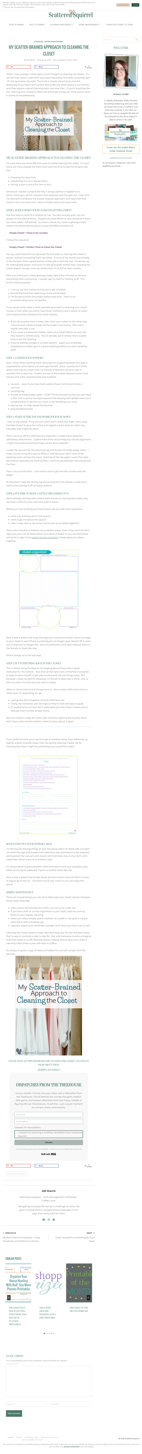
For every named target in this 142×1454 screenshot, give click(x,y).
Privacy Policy (49, 1437)
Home (10, 1437)
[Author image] (22, 60)
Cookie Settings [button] (123, 5)
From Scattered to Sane (119, 24)
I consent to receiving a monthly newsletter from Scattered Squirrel (50, 1134)
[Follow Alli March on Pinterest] (53, 1219)
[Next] (88, 1297)
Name (11, 1404)
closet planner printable (45, 537)
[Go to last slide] (9, 1297)
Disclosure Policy (33, 1439)
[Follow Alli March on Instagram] (48, 1219)
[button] (48, 1132)
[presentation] (18, 1282)
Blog (19, 1437)
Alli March (31, 60)
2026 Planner (16, 24)
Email (55, 1404)
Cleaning (38, 42)
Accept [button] (135, 5)
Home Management (54, 42)
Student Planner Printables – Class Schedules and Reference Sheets (21, 1237)
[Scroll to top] (15, 1441)
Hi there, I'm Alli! (121, 94)
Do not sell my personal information (19, 7)
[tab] (44, 1333)
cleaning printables (16, 1174)
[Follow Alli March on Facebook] (43, 1219)
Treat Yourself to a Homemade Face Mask (75, 1237)
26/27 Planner (36, 24)
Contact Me (31, 1437)
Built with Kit (48, 1154)
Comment (12, 1363)
